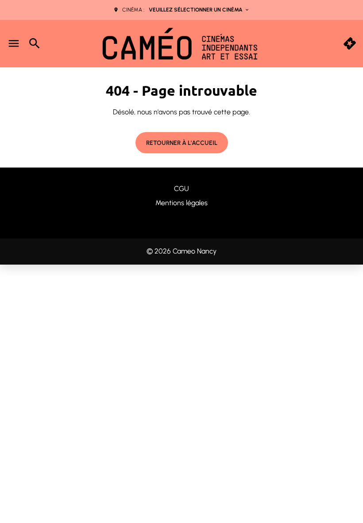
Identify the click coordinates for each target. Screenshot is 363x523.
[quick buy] (350, 43)
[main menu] (13, 43)
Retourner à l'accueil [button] (181, 143)
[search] (34, 43)
